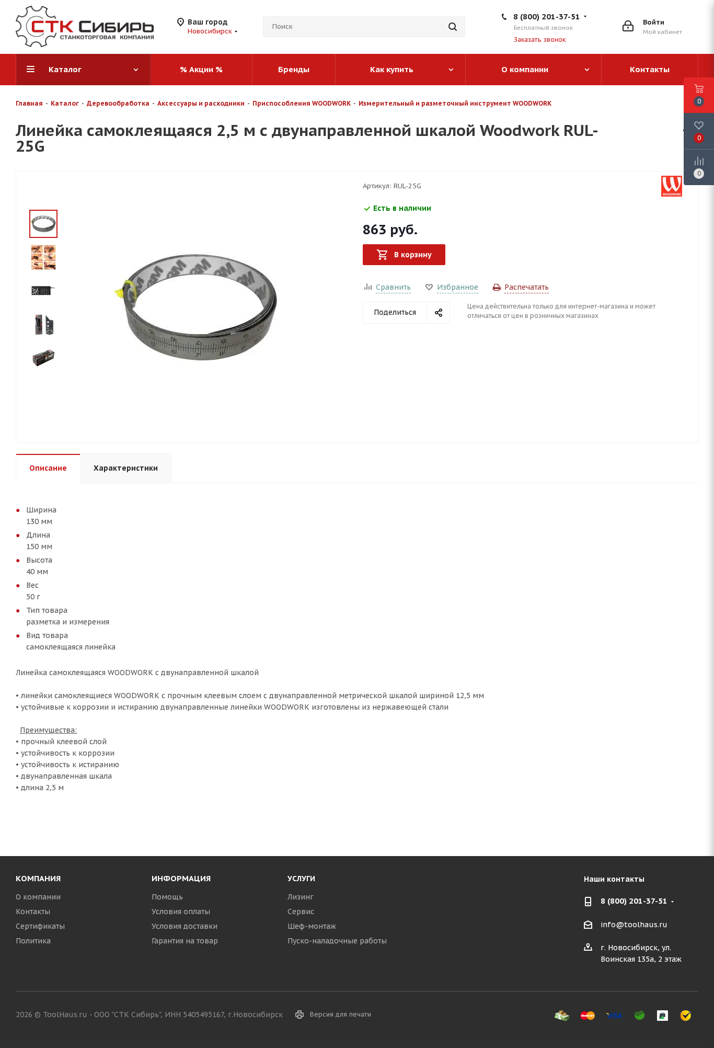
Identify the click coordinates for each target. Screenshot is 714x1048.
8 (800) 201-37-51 (546, 16)
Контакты (33, 911)
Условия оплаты (181, 911)
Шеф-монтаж (311, 926)
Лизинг (300, 897)
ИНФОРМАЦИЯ (181, 878)
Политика (33, 941)
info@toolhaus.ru (634, 924)
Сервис (300, 911)
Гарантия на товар (185, 941)
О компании (38, 897)
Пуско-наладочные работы (337, 941)
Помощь (167, 897)
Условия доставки (184, 926)
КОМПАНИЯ (38, 878)
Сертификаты (40, 926)
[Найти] (452, 26)
